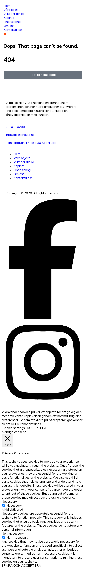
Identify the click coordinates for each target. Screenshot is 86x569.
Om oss (9, 26)
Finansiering (12, 22)
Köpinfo (9, 18)
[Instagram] (43, 404)
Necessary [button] (9, 501)
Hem (7, 6)
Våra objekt (12, 10)
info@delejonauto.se (20, 135)
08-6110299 (15, 127)
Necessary (14, 505)
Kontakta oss (13, 30)
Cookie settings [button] (14, 428)
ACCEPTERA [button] (37, 428)
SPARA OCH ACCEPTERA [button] (21, 565)
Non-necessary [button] (13, 533)
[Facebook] (43, 317)
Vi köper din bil (14, 14)
